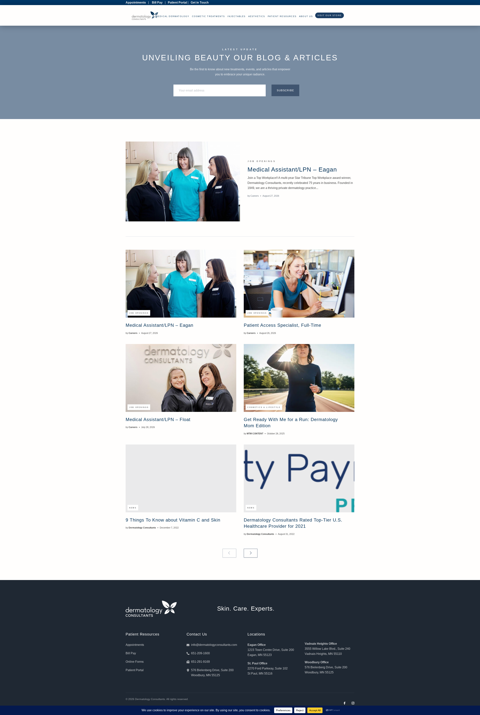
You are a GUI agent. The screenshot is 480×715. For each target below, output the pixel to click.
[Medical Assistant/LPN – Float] (181, 378)
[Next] (250, 553)
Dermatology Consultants (142, 527)
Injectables (236, 16)
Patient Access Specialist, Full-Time (282, 325)
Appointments (136, 2)
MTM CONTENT (255, 433)
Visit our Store (329, 15)
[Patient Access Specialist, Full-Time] (299, 284)
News (132, 508)
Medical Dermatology (172, 16)
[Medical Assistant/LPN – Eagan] (183, 181)
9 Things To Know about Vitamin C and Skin (173, 519)
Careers (254, 196)
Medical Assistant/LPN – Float (158, 419)
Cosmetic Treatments (208, 16)
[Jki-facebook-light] (344, 703)
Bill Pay (157, 2)
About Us (306, 16)
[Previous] (229, 553)
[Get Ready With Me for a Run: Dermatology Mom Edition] (299, 378)
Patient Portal (177, 2)
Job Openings (262, 161)
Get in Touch (200, 2)
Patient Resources (282, 16)
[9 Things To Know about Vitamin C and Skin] (181, 478)
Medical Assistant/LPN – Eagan (292, 169)
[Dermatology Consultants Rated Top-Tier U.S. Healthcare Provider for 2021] (299, 478)
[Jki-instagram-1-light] (353, 703)
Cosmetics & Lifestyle (263, 407)
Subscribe (285, 90)
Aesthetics (256, 16)
